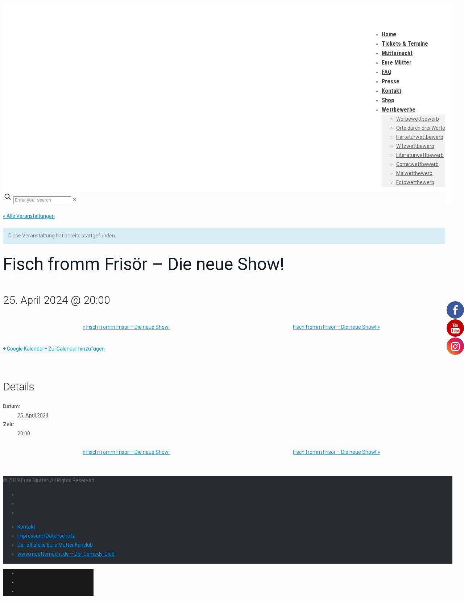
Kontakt (26, 527)
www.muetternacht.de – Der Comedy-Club (66, 554)
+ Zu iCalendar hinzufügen (74, 349)
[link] (74, 200)
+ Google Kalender (23, 349)
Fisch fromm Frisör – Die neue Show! (126, 327)
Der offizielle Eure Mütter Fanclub (55, 545)
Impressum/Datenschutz (46, 536)
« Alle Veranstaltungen (29, 216)
